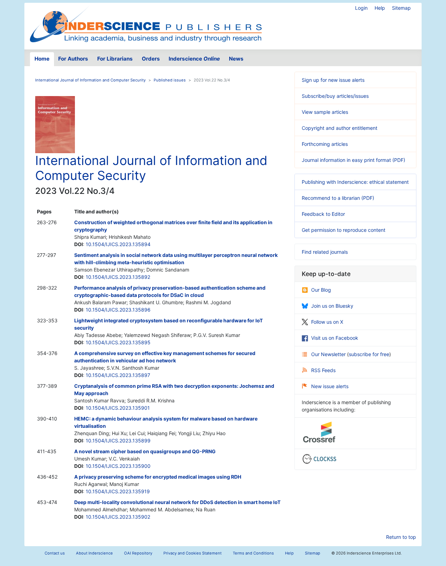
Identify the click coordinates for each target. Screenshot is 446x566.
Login (361, 8)
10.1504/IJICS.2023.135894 (118, 244)
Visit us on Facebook (334, 338)
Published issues (170, 80)
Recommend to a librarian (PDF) (338, 198)
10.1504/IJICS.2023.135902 (118, 517)
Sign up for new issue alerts (333, 80)
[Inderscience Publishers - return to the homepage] (146, 23)
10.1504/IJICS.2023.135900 (118, 466)
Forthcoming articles (325, 144)
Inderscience (194, 58)
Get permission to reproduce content (343, 230)
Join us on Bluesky (332, 306)
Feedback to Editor (323, 214)
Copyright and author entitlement (339, 128)
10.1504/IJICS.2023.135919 (118, 491)
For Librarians (115, 58)
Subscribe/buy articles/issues (335, 96)
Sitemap (401, 8)
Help (380, 8)
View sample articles (325, 112)
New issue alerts (329, 386)
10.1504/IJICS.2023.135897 (118, 375)
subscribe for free (369, 354)
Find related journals (325, 252)
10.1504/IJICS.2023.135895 (118, 342)
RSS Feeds (323, 370)
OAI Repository (138, 553)
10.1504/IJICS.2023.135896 (118, 310)
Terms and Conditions (253, 553)
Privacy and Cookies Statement (192, 553)
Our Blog (321, 290)
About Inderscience (94, 553)
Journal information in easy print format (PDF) (353, 160)
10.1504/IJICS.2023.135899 (118, 440)
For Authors (73, 58)
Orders (151, 58)
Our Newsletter (329, 354)
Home (41, 58)
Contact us (55, 553)
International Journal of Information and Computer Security (90, 80)
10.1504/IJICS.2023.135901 (118, 408)
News (236, 58)
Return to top (401, 537)
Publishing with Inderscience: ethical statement (355, 182)
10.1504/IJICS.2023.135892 (118, 277)
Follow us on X (327, 322)
